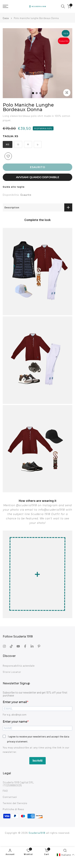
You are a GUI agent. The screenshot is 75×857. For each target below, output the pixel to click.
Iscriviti (37, 760)
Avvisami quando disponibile (37, 177)
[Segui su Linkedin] (32, 646)
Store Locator (12, 671)
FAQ (5, 790)
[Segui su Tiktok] (11, 646)
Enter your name (15, 721)
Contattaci (10, 796)
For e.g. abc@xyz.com (14, 714)
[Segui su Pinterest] (39, 646)
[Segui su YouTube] (18, 646)
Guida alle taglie (14, 186)
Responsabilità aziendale (19, 665)
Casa (6, 18)
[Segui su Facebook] (25, 646)
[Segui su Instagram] (4, 646)
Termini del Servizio (15, 803)
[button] (65, 855)
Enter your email (15, 702)
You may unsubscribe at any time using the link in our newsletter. (36, 749)
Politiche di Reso (13, 809)
